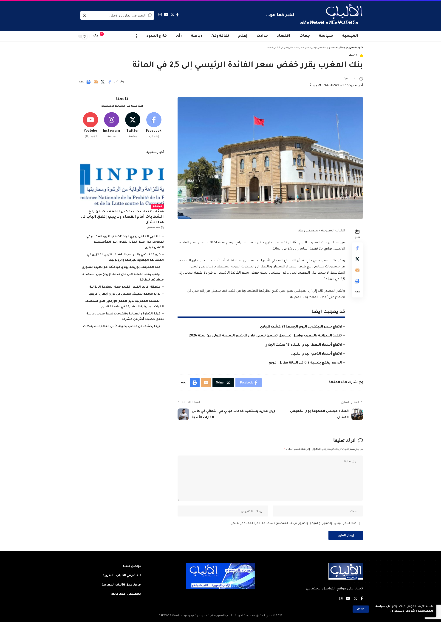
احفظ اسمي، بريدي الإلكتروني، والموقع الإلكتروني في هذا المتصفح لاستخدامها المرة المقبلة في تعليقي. (293, 523)
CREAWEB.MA (167, 615)
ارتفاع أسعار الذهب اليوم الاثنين (316, 354)
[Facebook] (177, 14)
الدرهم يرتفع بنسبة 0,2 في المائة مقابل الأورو (305, 363)
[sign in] (111, 36)
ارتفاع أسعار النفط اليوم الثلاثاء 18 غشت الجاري (303, 345)
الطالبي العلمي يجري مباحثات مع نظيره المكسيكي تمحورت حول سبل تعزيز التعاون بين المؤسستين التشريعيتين (125, 242)
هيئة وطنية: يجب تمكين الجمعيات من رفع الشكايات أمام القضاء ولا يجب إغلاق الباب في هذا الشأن (122, 217)
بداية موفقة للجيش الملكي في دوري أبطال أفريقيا (124, 294)
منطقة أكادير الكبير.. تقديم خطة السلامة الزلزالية (125, 287)
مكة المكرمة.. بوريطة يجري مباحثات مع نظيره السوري (121, 267)
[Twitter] (172, 14)
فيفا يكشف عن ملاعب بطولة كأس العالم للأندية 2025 (122, 326)
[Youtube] (90, 125)
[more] (137, 36)
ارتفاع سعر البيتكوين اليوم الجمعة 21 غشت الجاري (301, 327)
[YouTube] (166, 14)
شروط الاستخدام (403, 611)
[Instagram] (160, 14)
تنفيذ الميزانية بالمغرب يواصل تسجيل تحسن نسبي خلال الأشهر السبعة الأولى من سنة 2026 (265, 336)
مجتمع (157, 206)
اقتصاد (353, 55)
